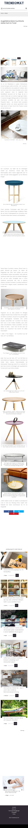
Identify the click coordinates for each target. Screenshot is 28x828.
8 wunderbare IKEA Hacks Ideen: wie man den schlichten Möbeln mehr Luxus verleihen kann (14, 600)
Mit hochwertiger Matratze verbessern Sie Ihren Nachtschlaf (12, 791)
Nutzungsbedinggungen (14, 810)
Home (2, 13)
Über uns (14, 809)
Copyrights (14, 812)
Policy (14, 814)
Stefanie (8, 58)
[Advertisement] (14, 41)
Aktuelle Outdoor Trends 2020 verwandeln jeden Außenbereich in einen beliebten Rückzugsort (14, 630)
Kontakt (14, 807)
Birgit (6, 723)
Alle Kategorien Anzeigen (9, 8)
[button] (4, 790)
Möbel (6, 13)
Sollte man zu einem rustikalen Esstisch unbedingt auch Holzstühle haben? (13, 660)
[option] (13, 790)
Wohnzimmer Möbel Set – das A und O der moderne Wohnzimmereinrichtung (13, 690)
